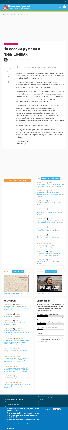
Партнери (8, 407)
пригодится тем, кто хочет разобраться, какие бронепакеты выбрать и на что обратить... (17, 308)
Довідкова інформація (45, 397)
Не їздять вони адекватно (12, 378)
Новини (12, 14)
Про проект (8, 402)
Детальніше (10, 428)
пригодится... (8, 316)
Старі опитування (42, 341)
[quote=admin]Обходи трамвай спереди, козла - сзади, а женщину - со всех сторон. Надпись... (17, 342)
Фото (39, 404)
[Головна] (16, 7)
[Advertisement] (34, 28)
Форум (40, 402)
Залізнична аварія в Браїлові (46, 237)
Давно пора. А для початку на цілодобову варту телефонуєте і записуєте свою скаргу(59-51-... (17, 386)
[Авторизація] (63, 1)
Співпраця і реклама (12, 404)
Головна (5, 14)
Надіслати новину (17, 180)
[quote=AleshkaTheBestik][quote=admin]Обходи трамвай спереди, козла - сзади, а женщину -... (17, 332)
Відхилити (57, 409)
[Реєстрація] (65, 1)
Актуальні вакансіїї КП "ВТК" (46, 202)
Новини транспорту (23, 14)
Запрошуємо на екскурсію (45, 261)
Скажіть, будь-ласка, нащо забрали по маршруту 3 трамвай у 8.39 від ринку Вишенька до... (16, 360)
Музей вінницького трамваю (14, 399)
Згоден (47, 409)
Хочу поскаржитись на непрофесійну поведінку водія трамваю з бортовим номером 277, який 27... (16, 369)
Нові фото (41, 407)
